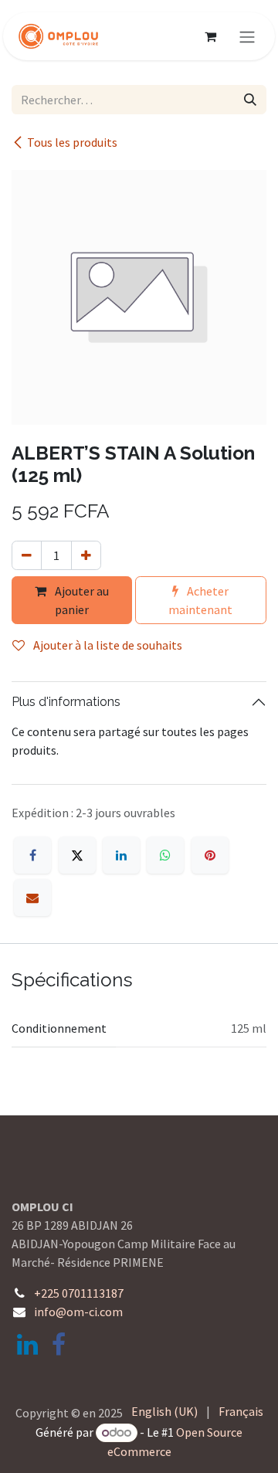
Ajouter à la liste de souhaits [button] (106, 645)
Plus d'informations (66, 701)
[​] (27, 1344)
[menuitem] (164, 1411)
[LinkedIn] (121, 855)
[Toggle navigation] (247, 36)
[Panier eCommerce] (210, 36)
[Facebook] (32, 855)
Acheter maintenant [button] (200, 600)
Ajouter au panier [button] (81, 600)
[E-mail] (32, 897)
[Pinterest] (210, 855)
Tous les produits (72, 142)
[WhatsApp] (165, 855)
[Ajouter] (86, 555)
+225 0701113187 (79, 1293)
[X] (77, 855)
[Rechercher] (250, 99)
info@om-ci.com (78, 1311)
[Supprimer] (27, 555)
